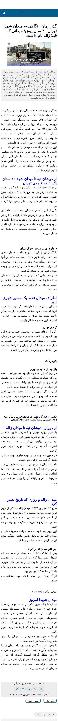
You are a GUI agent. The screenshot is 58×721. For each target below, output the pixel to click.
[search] (4, 13)
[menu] (22, 13)
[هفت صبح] (47, 13)
